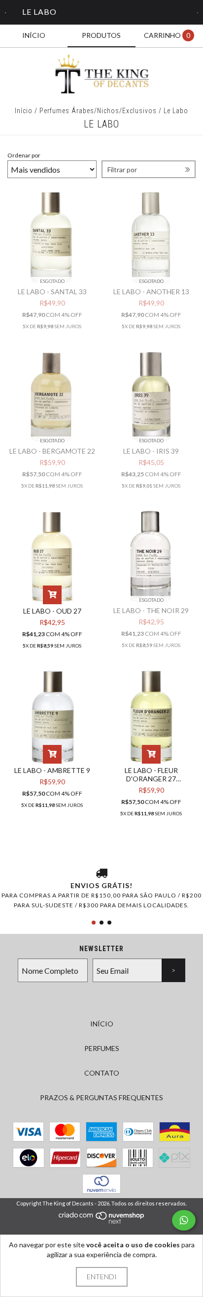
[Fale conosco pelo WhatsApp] (184, 1220)
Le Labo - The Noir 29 (151, 610)
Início (24, 111)
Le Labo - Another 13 (151, 291)
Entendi (102, 1276)
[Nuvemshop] (102, 1222)
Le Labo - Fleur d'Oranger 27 (151, 774)
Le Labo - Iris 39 (151, 451)
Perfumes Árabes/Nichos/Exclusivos (98, 111)
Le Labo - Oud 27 (52, 611)
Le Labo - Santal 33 (52, 291)
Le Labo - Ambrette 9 (52, 770)
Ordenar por (23, 155)
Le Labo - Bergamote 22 (52, 451)
